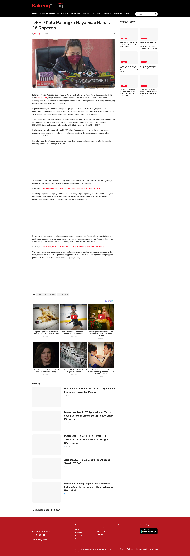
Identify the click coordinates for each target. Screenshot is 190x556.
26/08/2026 (68, 395)
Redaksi (122, 549)
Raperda (52, 294)
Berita (35, 14)
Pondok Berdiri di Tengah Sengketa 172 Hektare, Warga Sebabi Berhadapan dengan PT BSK (148, 92)
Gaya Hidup (75, 14)
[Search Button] (155, 14)
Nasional (78, 536)
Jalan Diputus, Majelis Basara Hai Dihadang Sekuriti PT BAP (148, 67)
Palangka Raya (42, 98)
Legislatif (100, 528)
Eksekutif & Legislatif (49, 14)
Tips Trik (86, 14)
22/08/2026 (68, 494)
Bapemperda (42, 294)
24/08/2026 (68, 466)
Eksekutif (100, 525)
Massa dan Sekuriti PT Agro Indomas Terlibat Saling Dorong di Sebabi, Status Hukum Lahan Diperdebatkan (88, 416)
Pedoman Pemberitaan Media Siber (138, 549)
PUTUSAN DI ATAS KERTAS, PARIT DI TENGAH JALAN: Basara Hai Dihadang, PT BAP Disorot (87, 439)
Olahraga (96, 14)
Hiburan (64, 14)
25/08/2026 (68, 422)
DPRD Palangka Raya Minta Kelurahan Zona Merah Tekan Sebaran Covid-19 (71, 188)
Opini (126, 14)
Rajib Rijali (37, 34)
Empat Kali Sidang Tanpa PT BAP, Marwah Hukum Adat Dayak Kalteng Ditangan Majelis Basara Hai (88, 487)
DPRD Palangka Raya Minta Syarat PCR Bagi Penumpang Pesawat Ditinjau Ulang (73, 247)
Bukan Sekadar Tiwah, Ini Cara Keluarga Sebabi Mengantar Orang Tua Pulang (89, 390)
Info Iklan (155, 549)
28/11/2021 (49, 34)
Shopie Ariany (63, 294)
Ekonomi (107, 14)
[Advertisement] (73, 163)
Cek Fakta (118, 14)
